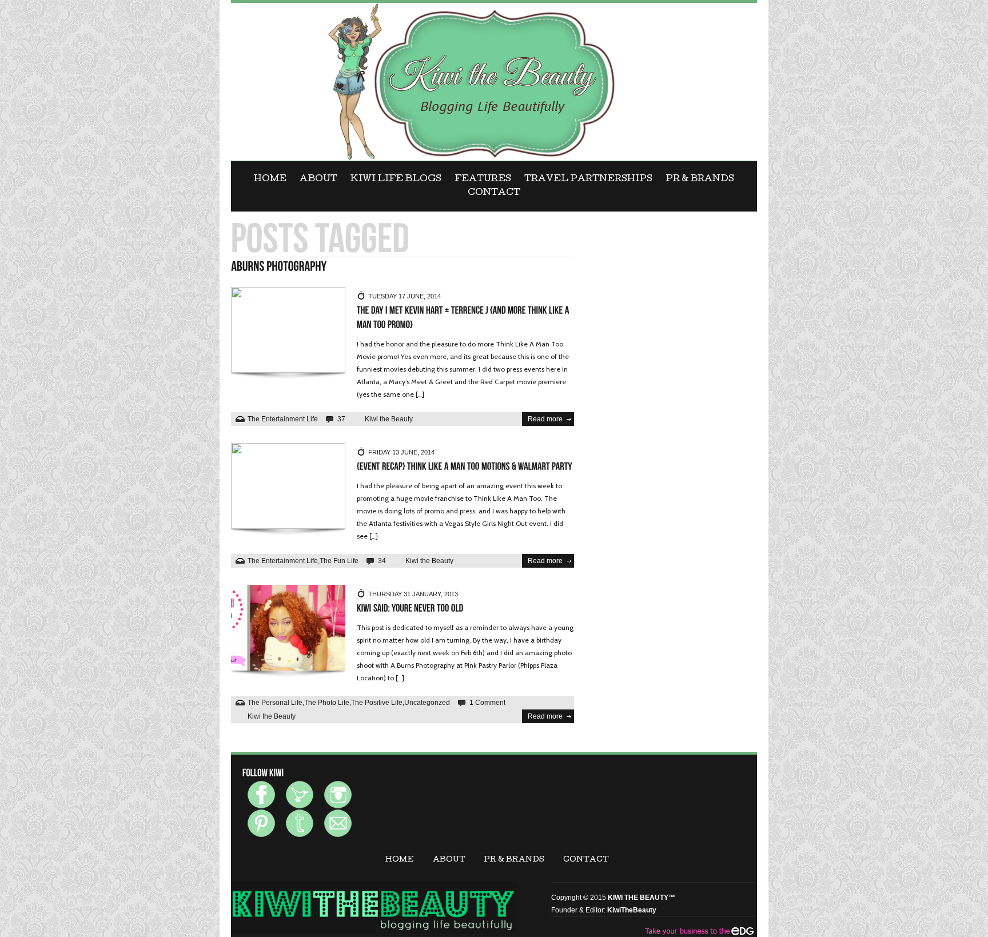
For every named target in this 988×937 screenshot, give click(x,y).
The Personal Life (275, 703)
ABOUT (318, 179)
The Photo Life (326, 703)
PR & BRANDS (700, 179)
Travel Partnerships (588, 179)
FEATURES (483, 179)
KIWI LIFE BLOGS (395, 179)
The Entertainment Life (283, 419)
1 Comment (487, 703)
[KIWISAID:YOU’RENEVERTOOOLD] (410, 608)
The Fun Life (339, 561)
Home (270, 179)
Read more (545, 419)
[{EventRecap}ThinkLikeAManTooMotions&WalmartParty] (464, 467)
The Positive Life (377, 703)
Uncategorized (427, 703)
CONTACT (494, 193)
